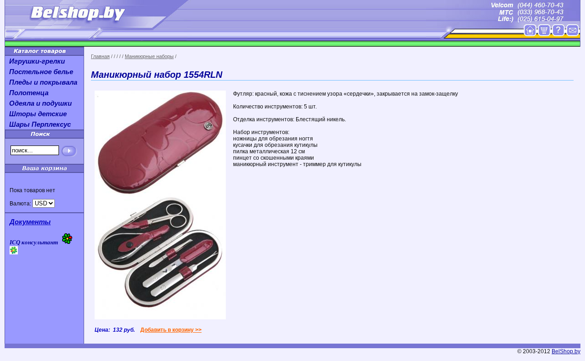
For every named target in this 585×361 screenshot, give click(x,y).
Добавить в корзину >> (171, 330)
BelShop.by (566, 351)
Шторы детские (38, 114)
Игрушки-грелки (37, 61)
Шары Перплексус (40, 124)
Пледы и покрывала (43, 82)
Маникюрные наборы (149, 56)
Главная (100, 56)
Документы (30, 222)
